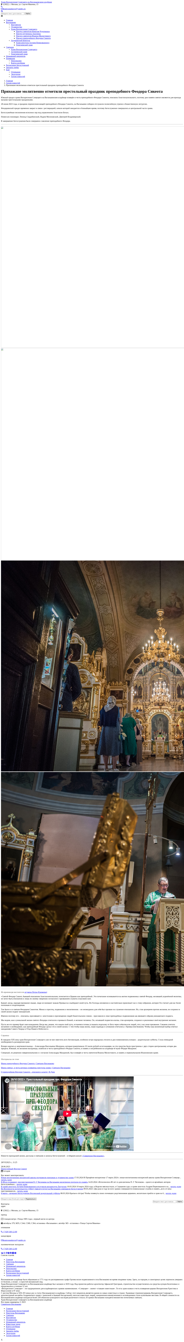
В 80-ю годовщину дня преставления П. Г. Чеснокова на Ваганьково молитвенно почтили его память (44, 1182)
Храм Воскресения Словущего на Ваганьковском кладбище (26, 2)
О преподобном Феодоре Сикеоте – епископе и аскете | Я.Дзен (28, 1072)
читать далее (6, 1180)
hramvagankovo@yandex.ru (14, 9)
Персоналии (11, 1268)
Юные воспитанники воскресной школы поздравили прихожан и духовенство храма (37, 1178)
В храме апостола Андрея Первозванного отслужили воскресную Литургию (34, 1187)
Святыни (10, 1264)
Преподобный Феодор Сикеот (14, 1169)
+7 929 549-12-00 (10, 1232)
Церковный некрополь (15, 1266)
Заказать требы (12, 1331)
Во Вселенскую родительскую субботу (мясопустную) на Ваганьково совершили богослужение (42, 1189)
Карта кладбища (13, 1271)
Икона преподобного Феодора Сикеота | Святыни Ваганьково (27, 1063)
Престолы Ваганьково (15, 1262)
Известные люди (13, 1324)
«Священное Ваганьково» (93, 1156)
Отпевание (10, 1329)
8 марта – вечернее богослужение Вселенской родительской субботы (30, 1193)
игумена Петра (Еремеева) (36, 992)
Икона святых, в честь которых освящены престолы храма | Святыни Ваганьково (35, 1068)
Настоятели (11, 1317)
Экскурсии (10, 1333)
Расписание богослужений (17, 1273)
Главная (9, 1259)
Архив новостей (13, 1275)
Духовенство (11, 1320)
